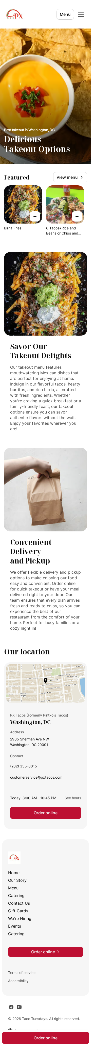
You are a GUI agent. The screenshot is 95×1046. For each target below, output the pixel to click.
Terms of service (21, 972)
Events (14, 926)
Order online (46, 812)
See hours (73, 798)
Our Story (17, 880)
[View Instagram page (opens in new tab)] (19, 1007)
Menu (65, 14)
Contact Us (19, 903)
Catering (16, 895)
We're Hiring (19, 918)
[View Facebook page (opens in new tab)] (11, 1007)
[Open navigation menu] (81, 14)
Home (14, 872)
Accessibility (18, 981)
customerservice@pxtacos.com (36, 778)
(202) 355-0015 (23, 767)
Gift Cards (18, 910)
